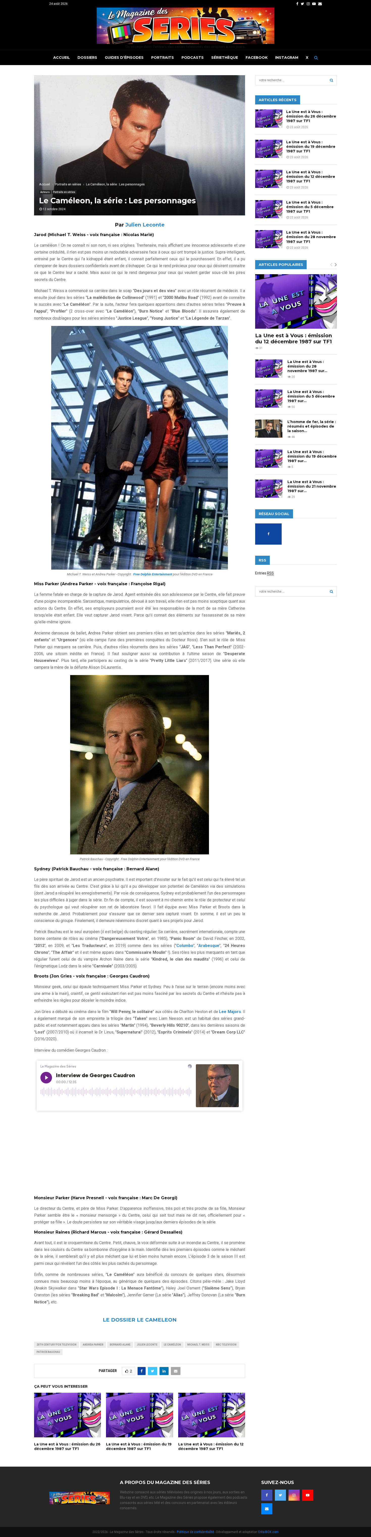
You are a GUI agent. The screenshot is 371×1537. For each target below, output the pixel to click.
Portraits (162, 57)
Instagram (286, 57)
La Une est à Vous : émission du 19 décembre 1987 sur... (312, 456)
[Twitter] (280, 1495)
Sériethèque (224, 57)
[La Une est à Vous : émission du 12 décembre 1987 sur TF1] (268, 179)
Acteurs (45, 192)
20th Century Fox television (56, 1344)
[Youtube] (307, 1495)
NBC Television (226, 1344)
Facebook (257, 57)
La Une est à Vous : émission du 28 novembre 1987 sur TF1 (311, 237)
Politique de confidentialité (195, 1532)
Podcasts (192, 57)
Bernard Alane (120, 1344)
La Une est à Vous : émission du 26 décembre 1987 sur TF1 (67, 1446)
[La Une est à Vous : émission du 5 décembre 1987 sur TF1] (268, 209)
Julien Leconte (145, 225)
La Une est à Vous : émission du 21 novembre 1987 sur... (311, 486)
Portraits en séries (64, 192)
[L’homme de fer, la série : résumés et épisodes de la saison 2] (268, 429)
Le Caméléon (172, 1344)
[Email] (266, 1508)
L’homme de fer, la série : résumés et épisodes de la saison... (311, 426)
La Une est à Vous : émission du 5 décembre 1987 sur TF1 (310, 207)
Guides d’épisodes (124, 57)
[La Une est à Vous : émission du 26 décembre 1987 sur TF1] (268, 118)
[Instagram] (294, 1495)
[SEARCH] (331, 80)
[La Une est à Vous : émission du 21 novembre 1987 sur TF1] (268, 489)
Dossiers (87, 57)
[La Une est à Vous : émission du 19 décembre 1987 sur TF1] (268, 149)
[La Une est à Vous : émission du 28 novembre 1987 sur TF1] (268, 239)
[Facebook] (266, 1495)
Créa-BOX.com (268, 1532)
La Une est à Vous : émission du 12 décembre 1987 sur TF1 (211, 1446)
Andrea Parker (93, 1344)
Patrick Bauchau (48, 1352)
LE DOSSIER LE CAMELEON (140, 1320)
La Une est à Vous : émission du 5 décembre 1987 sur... (311, 396)
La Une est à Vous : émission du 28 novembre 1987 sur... (307, 366)
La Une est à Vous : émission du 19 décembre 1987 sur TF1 (139, 1446)
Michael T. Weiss (198, 1344)
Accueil (61, 57)
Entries (264, 573)
